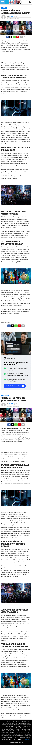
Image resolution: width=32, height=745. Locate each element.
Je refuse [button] (19, 739)
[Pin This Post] (17, 36)
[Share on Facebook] (7, 36)
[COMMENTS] (24, 36)
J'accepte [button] (26, 739)
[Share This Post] (10, 36)
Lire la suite (12, 739)
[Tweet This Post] (12, 424)
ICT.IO (11, 16)
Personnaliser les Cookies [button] (16, 742)
